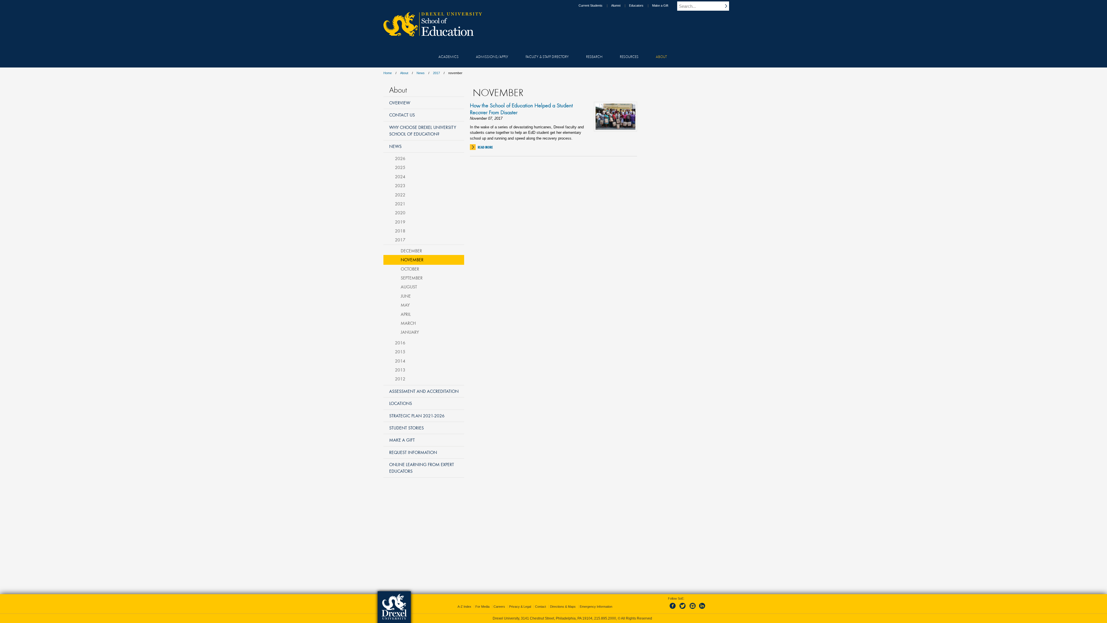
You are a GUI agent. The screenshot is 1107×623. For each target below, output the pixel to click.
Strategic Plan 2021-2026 (417, 416)
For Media (482, 606)
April (406, 314)
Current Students (591, 5)
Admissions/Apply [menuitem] (492, 56)
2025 (400, 167)
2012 (400, 379)
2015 (400, 351)
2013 (400, 370)
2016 (400, 343)
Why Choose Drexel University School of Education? (422, 130)
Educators (636, 5)
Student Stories (406, 428)
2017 (436, 73)
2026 (400, 158)
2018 (400, 231)
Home (387, 73)
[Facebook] (673, 609)
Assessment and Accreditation (424, 391)
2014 (400, 361)
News (421, 73)
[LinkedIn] (702, 609)
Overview (399, 103)
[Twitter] (683, 609)
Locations (400, 403)
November (412, 259)
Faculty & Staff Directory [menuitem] (547, 56)
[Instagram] (692, 609)
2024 (400, 176)
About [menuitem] (661, 56)
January (410, 332)
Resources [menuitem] (629, 56)
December (411, 251)
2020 (400, 212)
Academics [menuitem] (448, 56)
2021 (400, 204)
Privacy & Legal (520, 606)
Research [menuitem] (594, 56)
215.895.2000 (605, 618)
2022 (400, 195)
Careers (499, 606)
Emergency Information (596, 606)
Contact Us (402, 115)
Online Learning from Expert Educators (421, 467)
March (408, 323)
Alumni (615, 5)
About (404, 73)
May (405, 305)
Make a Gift (660, 5)
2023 (400, 185)
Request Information (413, 452)
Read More (485, 147)
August (409, 287)
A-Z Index (464, 606)
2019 (400, 222)
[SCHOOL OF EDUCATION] (430, 34)
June (406, 296)
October (410, 269)
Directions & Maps (563, 606)
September (412, 278)
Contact (540, 606)
